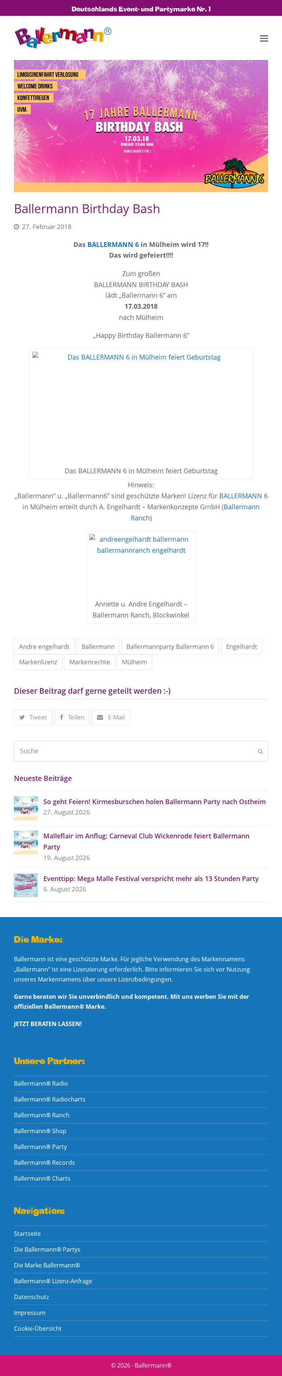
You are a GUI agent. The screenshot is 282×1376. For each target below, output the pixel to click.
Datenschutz (31, 1297)
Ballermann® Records (44, 1163)
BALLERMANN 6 (113, 244)
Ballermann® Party (40, 1147)
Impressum (30, 1313)
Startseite (27, 1234)
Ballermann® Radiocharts (50, 1099)
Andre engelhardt (44, 646)
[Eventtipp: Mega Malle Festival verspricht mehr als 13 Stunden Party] (26, 885)
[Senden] (260, 751)
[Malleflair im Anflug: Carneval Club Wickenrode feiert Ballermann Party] (26, 843)
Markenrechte (89, 662)
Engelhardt (241, 646)
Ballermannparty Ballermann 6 (170, 646)
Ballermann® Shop (40, 1131)
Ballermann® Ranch (41, 1115)
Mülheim (134, 662)
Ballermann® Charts (42, 1178)
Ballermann (98, 646)
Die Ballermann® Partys (47, 1249)
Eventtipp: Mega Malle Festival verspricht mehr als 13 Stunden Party (151, 878)
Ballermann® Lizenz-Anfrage (53, 1281)
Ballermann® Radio (41, 1083)
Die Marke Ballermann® (47, 1265)
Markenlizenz (38, 662)
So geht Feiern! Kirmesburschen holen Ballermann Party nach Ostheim (154, 801)
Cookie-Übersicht (38, 1328)
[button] (264, 37)
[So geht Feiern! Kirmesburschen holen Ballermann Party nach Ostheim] (26, 808)
